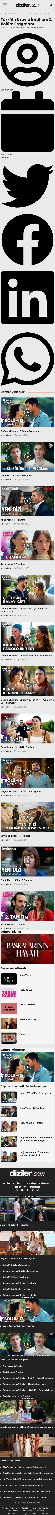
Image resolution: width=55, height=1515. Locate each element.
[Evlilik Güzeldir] (9, 1008)
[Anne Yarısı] (9, 979)
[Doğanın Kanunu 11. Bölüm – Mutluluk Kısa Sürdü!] (27, 637)
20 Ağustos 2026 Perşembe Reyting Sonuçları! (23, 1485)
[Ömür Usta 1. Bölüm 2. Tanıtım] (27, 861)
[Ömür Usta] (9, 1038)
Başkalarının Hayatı (13, 968)
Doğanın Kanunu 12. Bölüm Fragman (20, 431)
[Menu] (5, 4)
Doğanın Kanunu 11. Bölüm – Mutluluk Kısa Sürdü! (26, 655)
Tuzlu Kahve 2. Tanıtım (13, 924)
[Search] (50, 4)
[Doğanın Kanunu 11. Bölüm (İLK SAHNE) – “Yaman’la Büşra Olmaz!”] (27, 681)
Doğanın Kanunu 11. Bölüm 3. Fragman (21, 791)
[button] (27, 186)
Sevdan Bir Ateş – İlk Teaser (15, 835)
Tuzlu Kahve (26, 989)
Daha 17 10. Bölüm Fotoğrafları (16, 1289)
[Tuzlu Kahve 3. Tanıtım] (27, 545)
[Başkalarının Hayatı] (27, 949)
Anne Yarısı (25, 975)
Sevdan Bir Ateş (28, 1019)
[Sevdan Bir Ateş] (9, 1023)
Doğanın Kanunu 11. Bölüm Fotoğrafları (18, 1258)
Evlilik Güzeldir (27, 1004)
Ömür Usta (25, 1034)
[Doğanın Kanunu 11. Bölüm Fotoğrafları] (27, 1243)
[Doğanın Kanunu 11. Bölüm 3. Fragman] (27, 773)
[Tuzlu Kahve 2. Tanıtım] (27, 906)
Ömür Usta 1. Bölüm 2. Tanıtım (16, 880)
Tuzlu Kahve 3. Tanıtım (13, 564)
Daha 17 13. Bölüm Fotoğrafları (14, 1225)
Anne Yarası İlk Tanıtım (13, 519)
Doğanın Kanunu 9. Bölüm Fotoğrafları (20, 1283)
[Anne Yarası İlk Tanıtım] (27, 501)
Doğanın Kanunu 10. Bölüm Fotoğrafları (20, 1271)
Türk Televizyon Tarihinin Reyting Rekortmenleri (24, 1467)
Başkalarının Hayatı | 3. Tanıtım (17, 747)
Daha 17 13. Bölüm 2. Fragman (16, 475)
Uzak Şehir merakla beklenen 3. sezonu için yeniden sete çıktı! (26, 1428)
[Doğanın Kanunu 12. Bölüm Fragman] (27, 412)
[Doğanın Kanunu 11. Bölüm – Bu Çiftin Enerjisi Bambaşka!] (27, 590)
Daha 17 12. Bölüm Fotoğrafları (16, 1265)
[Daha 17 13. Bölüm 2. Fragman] (27, 457)
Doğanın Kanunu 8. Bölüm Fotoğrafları (20, 1295)
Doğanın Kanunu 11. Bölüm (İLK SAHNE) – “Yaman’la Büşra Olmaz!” (27, 701)
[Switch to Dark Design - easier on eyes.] (46, 5)
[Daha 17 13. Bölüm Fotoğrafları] (27, 1209)
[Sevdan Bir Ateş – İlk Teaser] (27, 817)
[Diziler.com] (27, 5)
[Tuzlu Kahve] (9, 993)
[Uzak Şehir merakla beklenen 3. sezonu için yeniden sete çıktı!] (27, 1411)
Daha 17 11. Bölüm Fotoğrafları (16, 1277)
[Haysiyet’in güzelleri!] (27, 1445)
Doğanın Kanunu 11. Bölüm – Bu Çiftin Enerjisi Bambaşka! (24, 610)
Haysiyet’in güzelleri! (10, 1460)
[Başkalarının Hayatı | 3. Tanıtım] (27, 728)
